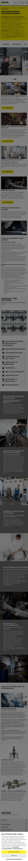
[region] (14, 846)
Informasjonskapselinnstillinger (14, 859)
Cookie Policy (15, 847)
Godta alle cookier (13, 852)
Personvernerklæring (7, 848)
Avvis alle (14, 855)
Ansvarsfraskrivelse (18, 848)
